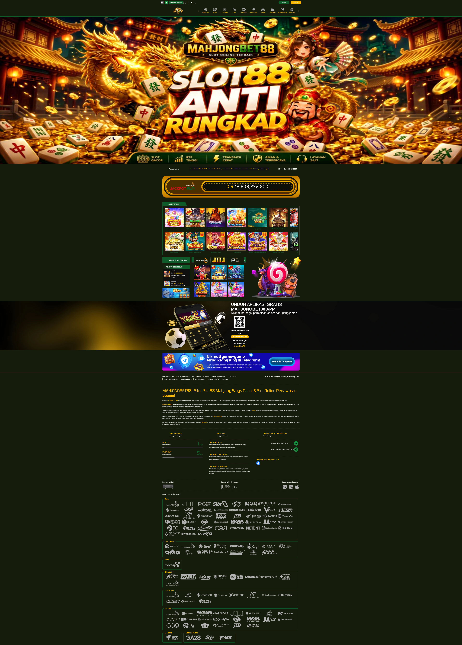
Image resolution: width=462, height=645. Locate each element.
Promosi (292, 13)
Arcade (263, 13)
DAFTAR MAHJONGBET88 (185, 377)
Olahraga (244, 13)
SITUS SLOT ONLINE (218, 377)
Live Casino (224, 13)
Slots (215, 13)
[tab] (202, 260)
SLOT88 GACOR (200, 379)
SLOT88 (225, 379)
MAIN (176, 218)
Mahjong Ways (217, 416)
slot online (204, 422)
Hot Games (205, 13)
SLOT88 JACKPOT (213, 379)
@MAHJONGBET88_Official (279, 443)
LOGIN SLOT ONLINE (203, 377)
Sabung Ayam (282, 13)
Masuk (284, 2)
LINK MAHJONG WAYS (171, 379)
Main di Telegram (177, 2)
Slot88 (253, 410)
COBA (203, 270)
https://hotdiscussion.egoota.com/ (282, 449)
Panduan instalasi (240, 337)
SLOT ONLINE (232, 377)
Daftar (296, 2)
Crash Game (253, 13)
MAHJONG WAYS (186, 379)
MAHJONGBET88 (168, 377)
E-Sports (273, 13)
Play (191, 188)
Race (234, 13)
